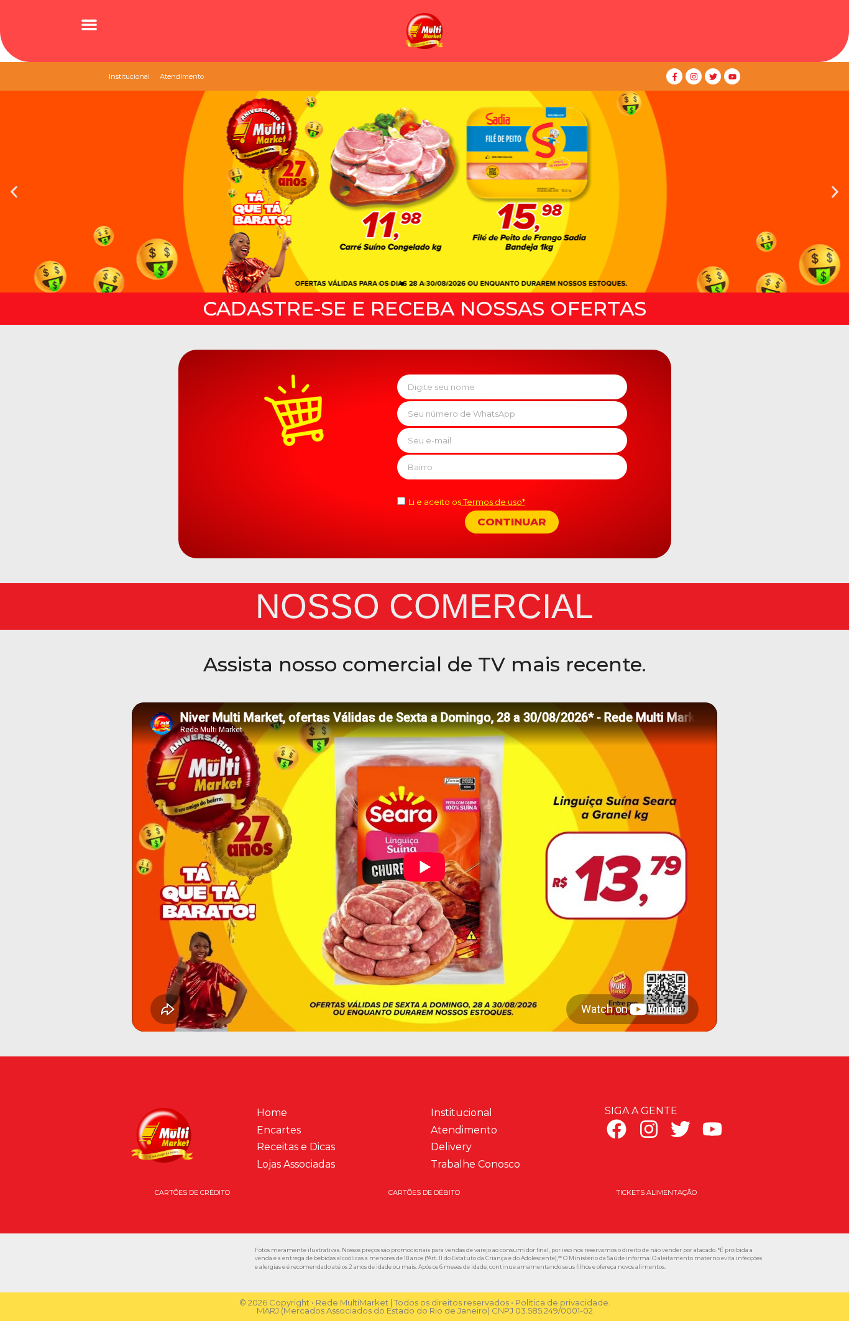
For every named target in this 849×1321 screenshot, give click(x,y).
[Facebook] (616, 1129)
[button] (89, 24)
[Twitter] (713, 76)
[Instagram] (694, 76)
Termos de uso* (493, 502)
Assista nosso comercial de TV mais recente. (424, 664)
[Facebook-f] (674, 76)
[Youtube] (732, 76)
